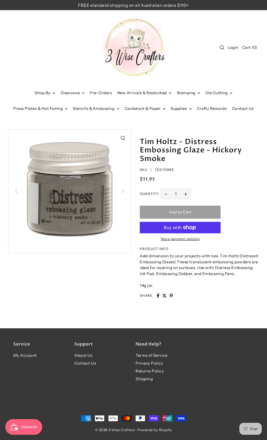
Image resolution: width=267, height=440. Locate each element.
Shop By (43, 92)
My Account (25, 355)
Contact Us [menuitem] (243, 108)
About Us (83, 355)
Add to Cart (180, 212)
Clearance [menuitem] (70, 92)
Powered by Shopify (155, 430)
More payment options (180, 239)
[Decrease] (166, 194)
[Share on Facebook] (158, 296)
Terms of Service (151, 355)
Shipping (144, 378)
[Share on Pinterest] (171, 296)
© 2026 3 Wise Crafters (115, 430)
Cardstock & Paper (143, 108)
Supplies (179, 108)
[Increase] (186, 194)
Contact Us (85, 363)
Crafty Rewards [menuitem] (212, 108)
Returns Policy (150, 370)
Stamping (187, 92)
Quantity (149, 194)
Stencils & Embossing (94, 108)
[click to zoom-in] (123, 138)
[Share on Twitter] (164, 296)
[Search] (222, 47)
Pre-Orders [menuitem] (101, 92)
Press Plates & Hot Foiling (38, 108)
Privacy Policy (149, 363)
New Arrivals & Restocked (142, 92)
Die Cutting (217, 92)
